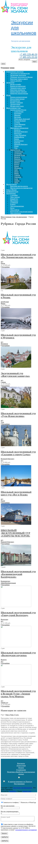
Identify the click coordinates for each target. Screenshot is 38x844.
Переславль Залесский (22, 119)
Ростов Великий (20, 121)
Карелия (17, 142)
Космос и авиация (16, 102)
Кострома (17, 117)
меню (3, 64)
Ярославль (18, 126)
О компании (21, 770)
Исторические (15, 101)
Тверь (16, 182)
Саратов (17, 175)
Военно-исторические (18, 86)
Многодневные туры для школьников (14, 217)
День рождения (15, 213)
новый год (4, 702)
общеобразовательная (8, 583)
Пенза (16, 171)
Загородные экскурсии (18, 75)
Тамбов (16, 181)
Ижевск (17, 162)
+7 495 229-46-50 (28, 54)
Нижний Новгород (20, 144)
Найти (34, 61)
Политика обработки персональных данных (21, 773)
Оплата (21, 768)
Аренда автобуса (16, 81)
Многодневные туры (13, 108)
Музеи (8, 95)
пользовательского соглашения (26, 830)
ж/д (2, 261)
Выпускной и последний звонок (21, 211)
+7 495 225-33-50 (28, 57)
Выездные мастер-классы (19, 186)
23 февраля (14, 202)
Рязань (16, 173)
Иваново (17, 115)
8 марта (12, 204)
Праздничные (11, 193)
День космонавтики (17, 206)
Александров (18, 112)
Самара (3, 382)
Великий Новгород (21, 132)
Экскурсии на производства (20, 73)
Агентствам (21, 766)
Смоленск (17, 177)
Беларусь (17, 130)
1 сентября (14, 195)
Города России (15, 150)
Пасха (12, 208)
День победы (14, 210)
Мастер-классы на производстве (21, 188)
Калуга (16, 164)
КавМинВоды (19, 137)
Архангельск (18, 151)
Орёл (16, 170)
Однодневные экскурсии (15, 72)
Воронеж (17, 159)
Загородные (10, 82)
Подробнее (6, 267)
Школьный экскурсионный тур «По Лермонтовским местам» (18, 256)
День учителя (15, 197)
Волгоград (18, 133)
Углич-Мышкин (19, 124)
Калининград (19, 141)
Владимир (17, 113)
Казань (16, 139)
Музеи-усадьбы (15, 84)
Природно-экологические (19, 93)
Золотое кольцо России (18, 110)
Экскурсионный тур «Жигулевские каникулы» (15, 374)
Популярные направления (19, 128)
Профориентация (12, 191)
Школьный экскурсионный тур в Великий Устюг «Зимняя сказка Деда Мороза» (18, 694)
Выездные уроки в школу (19, 79)
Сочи (16, 179)
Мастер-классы (11, 184)
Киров (16, 166)
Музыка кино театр (17, 106)
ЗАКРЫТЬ (5, 837)
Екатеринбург (19, 161)
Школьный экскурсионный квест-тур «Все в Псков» (16, 493)
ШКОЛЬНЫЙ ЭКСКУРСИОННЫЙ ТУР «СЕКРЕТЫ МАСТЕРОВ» (15, 533)
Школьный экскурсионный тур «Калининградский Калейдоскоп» (18, 574)
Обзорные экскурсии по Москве (21, 77)
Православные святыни (18, 92)
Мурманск (17, 168)
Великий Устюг (19, 155)
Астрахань (18, 153)
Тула (15, 148)
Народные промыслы (17, 90)
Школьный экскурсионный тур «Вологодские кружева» (18, 654)
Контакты (21, 763)
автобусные (5, 302)
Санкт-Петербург (20, 135)
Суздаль (17, 122)
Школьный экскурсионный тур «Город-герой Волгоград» (18, 614)
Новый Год (14, 199)
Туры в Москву (11, 190)
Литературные (15, 104)
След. (17, 715)
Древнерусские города (18, 88)
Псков (16, 146)
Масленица (14, 201)
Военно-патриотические (18, 97)
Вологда (17, 157)
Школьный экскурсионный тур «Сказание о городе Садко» (18, 453)
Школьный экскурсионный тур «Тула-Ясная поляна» (18, 414)
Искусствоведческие (17, 99)
